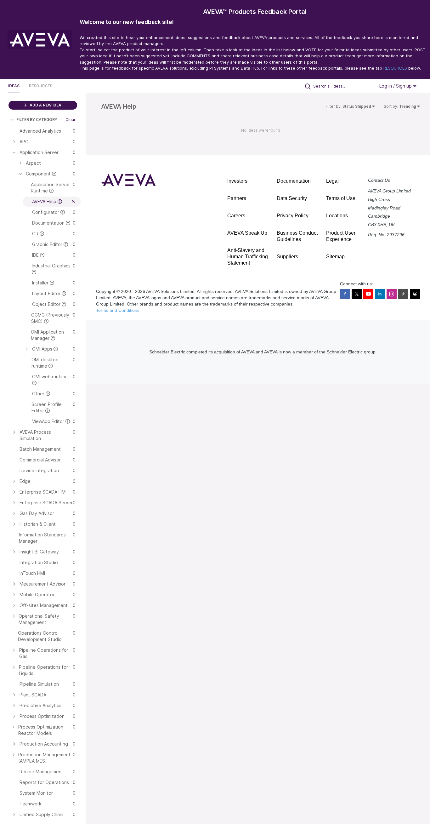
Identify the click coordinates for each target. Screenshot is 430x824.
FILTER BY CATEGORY (36, 119)
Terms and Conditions (117, 310)
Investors (237, 181)
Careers (236, 215)
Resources (40, 85)
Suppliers (287, 256)
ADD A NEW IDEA (45, 105)
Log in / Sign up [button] (396, 86)
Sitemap (335, 256)
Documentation (294, 181)
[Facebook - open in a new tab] (345, 294)
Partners (236, 198)
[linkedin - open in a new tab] (380, 294)
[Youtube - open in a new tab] (368, 294)
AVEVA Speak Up (247, 233)
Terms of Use (340, 198)
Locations (337, 215)
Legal (332, 181)
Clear (70, 119)
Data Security (292, 198)
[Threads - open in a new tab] (415, 294)
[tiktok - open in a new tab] (403, 294)
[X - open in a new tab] (357, 294)
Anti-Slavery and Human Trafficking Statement (247, 257)
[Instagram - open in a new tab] (392, 294)
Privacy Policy (292, 215)
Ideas (14, 85)
